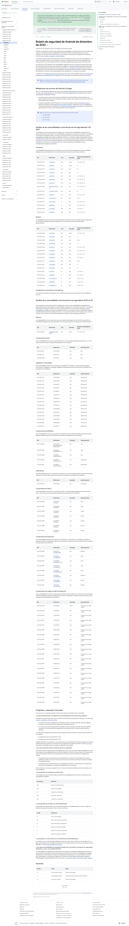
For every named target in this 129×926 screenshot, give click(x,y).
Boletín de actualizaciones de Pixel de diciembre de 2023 (72, 81)
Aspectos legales (39, 923)
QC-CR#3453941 (57, 557)
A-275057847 (52, 261)
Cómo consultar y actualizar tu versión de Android (52, 56)
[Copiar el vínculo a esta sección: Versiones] (44, 864)
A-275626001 (52, 236)
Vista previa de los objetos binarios (27, 911)
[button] (8, 22)
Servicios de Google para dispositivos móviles (72, 106)
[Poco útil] (92, 37)
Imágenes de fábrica (24, 913)
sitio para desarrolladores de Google (53, 844)
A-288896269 (52, 282)
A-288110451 (52, 205)
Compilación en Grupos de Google (63, 915)
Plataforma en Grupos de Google (63, 913)
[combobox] (101, 1)
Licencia (46, 923)
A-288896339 (52, 179)
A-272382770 (52, 247)
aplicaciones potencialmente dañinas (63, 104)
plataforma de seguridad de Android (73, 91)
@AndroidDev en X (60, 907)
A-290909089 (52, 243)
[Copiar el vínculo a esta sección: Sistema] (42, 217)
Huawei (74, 858)
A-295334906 (52, 257)
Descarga (22, 909)
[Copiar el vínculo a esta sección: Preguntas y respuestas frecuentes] (64, 710)
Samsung (90, 858)
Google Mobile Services (98, 911)
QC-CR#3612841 (56, 581)
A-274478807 (52, 254)
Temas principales (35, 8)
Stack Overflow (96, 913)
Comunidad (31, 923)
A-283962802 (52, 275)
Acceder (125, 1)
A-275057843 (52, 240)
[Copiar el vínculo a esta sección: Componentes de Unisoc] (52, 489)
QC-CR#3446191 (56, 567)
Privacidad (52, 923)
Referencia (80, 8)
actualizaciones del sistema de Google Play (46, 143)
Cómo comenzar (15, 8)
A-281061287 (52, 212)
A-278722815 (52, 169)
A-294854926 (52, 332)
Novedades (4, 8)
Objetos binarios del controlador (26, 915)
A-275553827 (52, 285)
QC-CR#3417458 (57, 552)
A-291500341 (52, 233)
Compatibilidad (47, 8)
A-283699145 (52, 176)
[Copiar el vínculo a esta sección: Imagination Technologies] (53, 363)
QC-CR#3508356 (57, 572)
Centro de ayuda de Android (99, 904)
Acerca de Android (24, 923)
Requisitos (22, 907)
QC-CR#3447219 (57, 562)
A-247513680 (52, 208)
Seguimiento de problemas (98, 915)
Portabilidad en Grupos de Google (63, 917)
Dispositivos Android (59, 8)
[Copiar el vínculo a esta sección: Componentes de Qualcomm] (55, 537)
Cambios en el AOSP (66, 22)
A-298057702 (52, 162)
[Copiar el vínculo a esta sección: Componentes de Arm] (51, 338)
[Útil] (90, 37)
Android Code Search (28, 1)
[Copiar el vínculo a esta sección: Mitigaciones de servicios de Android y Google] (73, 88)
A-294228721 (52, 172)
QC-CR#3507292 (57, 576)
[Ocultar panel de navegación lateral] (16, 923)
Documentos (15, 1)
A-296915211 (51, 271)
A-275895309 (52, 250)
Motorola (81, 858)
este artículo (89, 743)
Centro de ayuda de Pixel (98, 907)
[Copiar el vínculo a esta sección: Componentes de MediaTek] (54, 431)
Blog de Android (59, 909)
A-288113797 (51, 194)
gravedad (46, 137)
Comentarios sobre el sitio (61, 923)
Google (70, 858)
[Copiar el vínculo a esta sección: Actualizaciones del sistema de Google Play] (64, 290)
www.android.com (97, 909)
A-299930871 (52, 198)
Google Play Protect (49, 93)
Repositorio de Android (24, 904)
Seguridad (24, 8)
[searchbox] (9, 13)
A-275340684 (52, 264)
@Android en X (59, 904)
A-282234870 (52, 268)
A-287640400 (52, 201)
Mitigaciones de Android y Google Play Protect (56, 73)
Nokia (85, 858)
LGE (77, 858)
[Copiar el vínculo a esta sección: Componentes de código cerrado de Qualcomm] (67, 591)
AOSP (37, 36)
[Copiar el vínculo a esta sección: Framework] (44, 147)
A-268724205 (52, 186)
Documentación (6, 5)
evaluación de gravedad (75, 68)
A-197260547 (52, 191)
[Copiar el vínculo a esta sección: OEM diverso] (45, 471)
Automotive (71, 8)
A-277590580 (52, 278)
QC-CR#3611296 (56, 586)
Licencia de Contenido (85, 893)
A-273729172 (52, 183)
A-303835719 (52, 165)
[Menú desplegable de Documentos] (19, 1)
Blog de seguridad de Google (62, 911)
